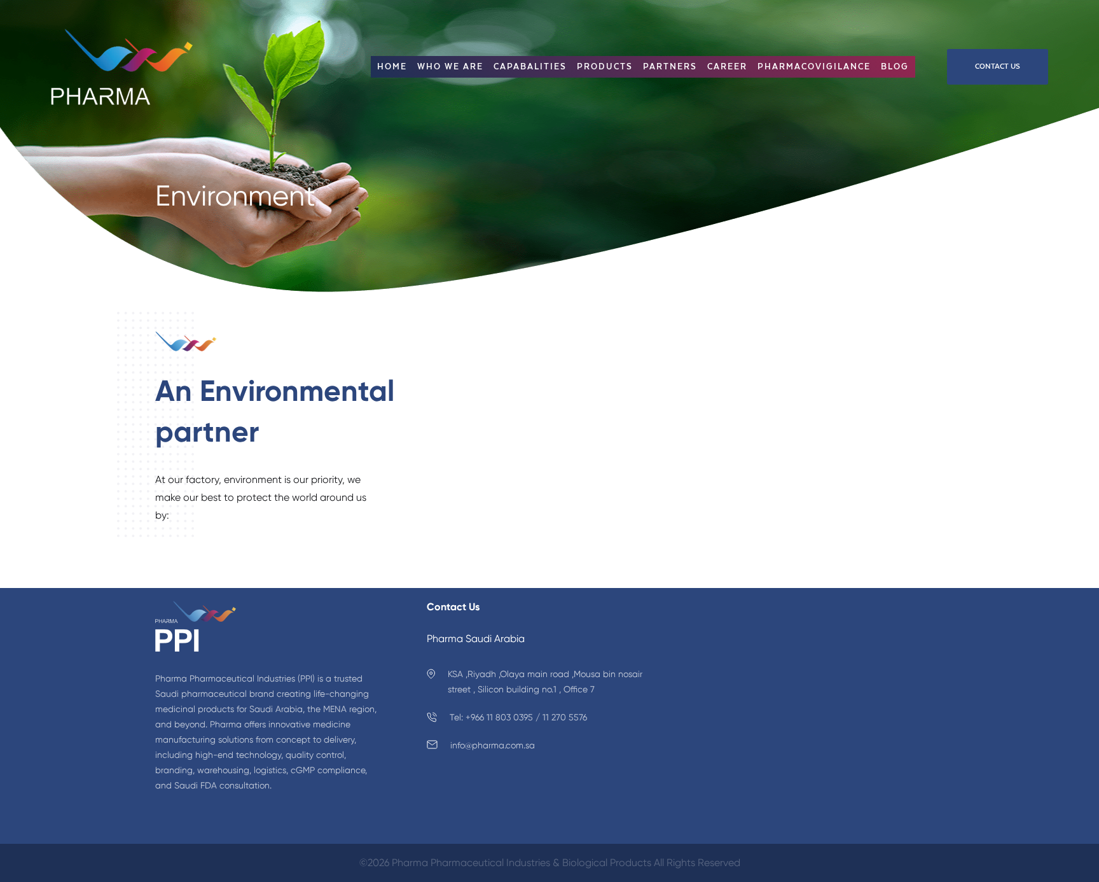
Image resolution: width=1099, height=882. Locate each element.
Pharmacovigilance (814, 66)
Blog (895, 66)
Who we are (450, 66)
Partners (670, 66)
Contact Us (997, 66)
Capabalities (530, 66)
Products (605, 66)
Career (727, 66)
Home (392, 66)
